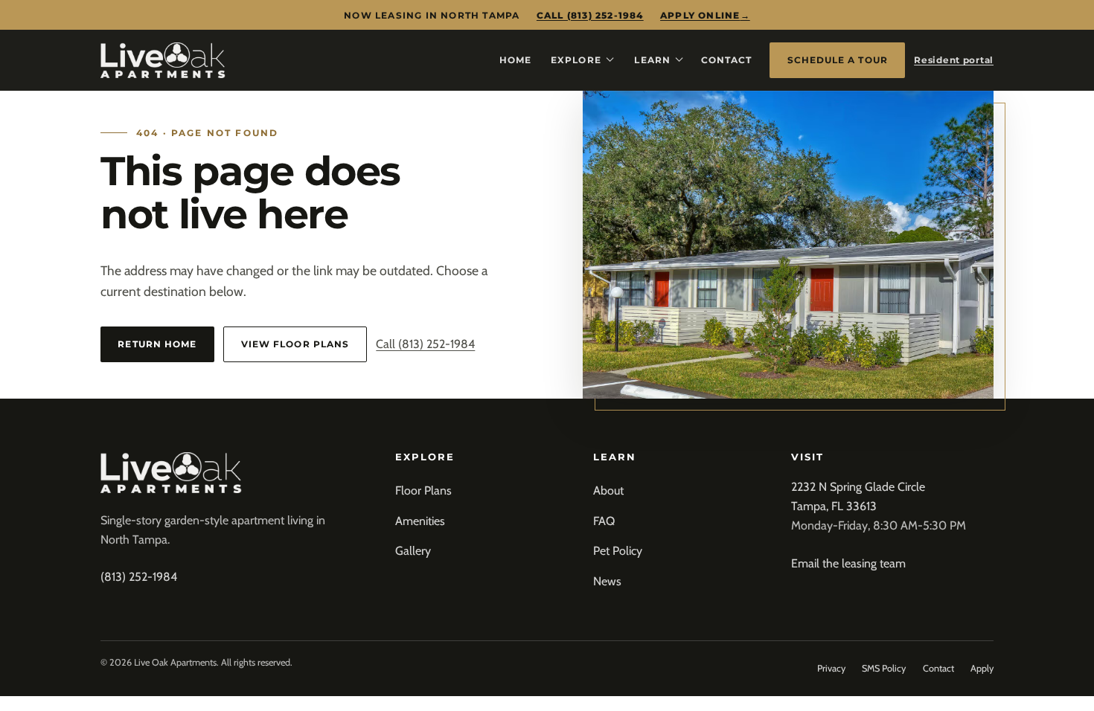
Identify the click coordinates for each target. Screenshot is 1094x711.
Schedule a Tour (837, 59)
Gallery (413, 551)
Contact (726, 59)
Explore (576, 59)
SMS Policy (884, 668)
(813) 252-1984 (138, 577)
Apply (982, 668)
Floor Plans (423, 490)
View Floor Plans (295, 344)
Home (515, 59)
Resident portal (954, 59)
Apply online (705, 15)
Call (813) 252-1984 (590, 15)
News (607, 581)
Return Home (157, 344)
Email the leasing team (848, 563)
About (608, 490)
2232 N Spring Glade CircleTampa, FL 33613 (858, 496)
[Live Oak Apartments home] (162, 60)
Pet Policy (617, 551)
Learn (652, 59)
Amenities (420, 521)
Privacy (831, 668)
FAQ (604, 521)
